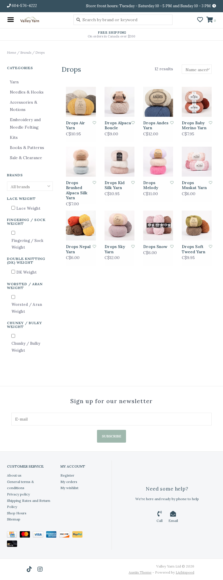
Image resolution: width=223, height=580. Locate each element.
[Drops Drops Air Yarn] (81, 102)
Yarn (14, 82)
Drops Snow (155, 246)
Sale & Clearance (26, 157)
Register (67, 475)
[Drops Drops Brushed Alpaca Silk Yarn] (81, 162)
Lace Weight (28, 208)
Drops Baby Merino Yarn (194, 126)
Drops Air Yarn (75, 126)
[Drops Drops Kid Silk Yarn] (119, 162)
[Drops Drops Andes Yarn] (158, 102)
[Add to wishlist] (94, 123)
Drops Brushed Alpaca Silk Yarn (76, 190)
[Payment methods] (13, 535)
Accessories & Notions (23, 106)
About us (14, 475)
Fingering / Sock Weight (27, 244)
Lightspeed (185, 572)
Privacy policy (18, 494)
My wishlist (69, 488)
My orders (68, 482)
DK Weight (26, 272)
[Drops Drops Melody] (158, 162)
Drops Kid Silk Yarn (115, 185)
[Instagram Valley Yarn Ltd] (40, 569)
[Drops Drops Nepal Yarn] (81, 225)
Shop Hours (16, 513)
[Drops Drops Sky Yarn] (119, 225)
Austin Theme (140, 572)
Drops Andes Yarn (155, 126)
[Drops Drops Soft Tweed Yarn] (197, 225)
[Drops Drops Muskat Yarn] (197, 162)
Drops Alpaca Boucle (118, 126)
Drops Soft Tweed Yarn (193, 249)
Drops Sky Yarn (115, 249)
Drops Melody (150, 185)
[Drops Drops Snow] (158, 225)
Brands (25, 52)
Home (11, 52)
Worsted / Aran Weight (26, 308)
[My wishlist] (200, 20)
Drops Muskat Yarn (194, 185)
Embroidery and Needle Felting (25, 123)
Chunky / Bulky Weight (25, 347)
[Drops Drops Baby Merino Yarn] (197, 102)
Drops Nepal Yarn (78, 249)
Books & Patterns (27, 147)
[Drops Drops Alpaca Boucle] (119, 102)
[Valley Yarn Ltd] (42, 19)
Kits (14, 137)
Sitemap (13, 519)
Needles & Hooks (27, 92)
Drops (40, 52)
